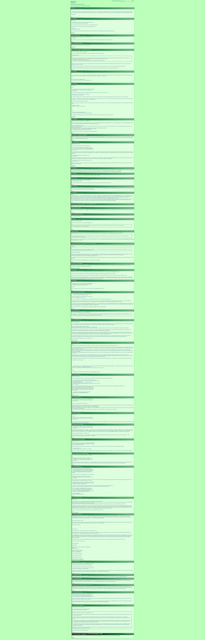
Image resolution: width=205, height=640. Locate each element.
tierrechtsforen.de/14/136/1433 (129, 269)
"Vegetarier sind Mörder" (100, 136)
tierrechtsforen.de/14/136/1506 (129, 497)
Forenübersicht (115, 0)
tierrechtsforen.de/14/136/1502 (129, 319)
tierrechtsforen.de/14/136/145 (129, 71)
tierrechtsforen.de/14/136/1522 (129, 424)
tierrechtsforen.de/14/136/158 (129, 134)
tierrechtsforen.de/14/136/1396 (129, 263)
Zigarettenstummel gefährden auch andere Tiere (83, 580)
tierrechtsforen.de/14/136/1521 (129, 584)
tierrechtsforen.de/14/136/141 (129, 207)
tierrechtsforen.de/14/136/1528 (129, 578)
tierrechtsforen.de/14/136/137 (129, 18)
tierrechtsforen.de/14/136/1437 (129, 291)
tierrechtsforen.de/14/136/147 (129, 173)
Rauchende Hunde (98, 635)
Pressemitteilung (115, 635)
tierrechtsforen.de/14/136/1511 (129, 412)
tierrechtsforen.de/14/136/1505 (129, 374)
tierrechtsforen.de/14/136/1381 (129, 243)
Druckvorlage (107, 635)
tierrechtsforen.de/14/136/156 (129, 218)
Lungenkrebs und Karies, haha (103, 571)
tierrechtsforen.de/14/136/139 (129, 192)
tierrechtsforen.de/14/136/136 (130, 7)
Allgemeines (73, 1)
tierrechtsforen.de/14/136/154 (129, 83)
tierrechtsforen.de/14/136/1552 (129, 633)
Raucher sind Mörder (93, 306)
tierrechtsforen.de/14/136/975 (129, 49)
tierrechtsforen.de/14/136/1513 (129, 561)
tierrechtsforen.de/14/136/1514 (129, 574)
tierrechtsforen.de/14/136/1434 (129, 280)
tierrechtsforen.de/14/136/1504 (129, 466)
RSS (118, 0)
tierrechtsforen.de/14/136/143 (129, 43)
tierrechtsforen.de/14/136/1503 (129, 342)
